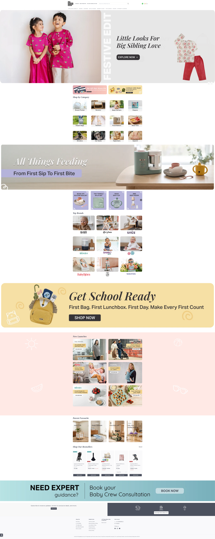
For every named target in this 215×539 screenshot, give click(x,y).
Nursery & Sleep (101, 8)
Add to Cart (79, 475)
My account (104, 522)
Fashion (114, 8)
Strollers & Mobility (73, 8)
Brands (77, 3)
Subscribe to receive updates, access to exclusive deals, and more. (54, 505)
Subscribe (54, 508)
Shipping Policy (92, 526)
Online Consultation (92, 3)
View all (140, 446)
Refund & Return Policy (93, 523)
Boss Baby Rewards (80, 526)
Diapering (86, 8)
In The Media (78, 523)
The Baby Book (79, 525)
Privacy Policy (91, 530)
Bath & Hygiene (92, 8)
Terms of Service (92, 528)
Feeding (81, 8)
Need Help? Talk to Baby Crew (161, 512)
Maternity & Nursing (122, 8)
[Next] (212, 83)
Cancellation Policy (92, 525)
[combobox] (113, 4)
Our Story (78, 521)
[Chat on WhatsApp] (143, 3)
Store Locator (78, 528)
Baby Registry (83, 3)
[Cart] (147, 3)
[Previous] (209, 83)
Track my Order (92, 521)
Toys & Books (109, 8)
